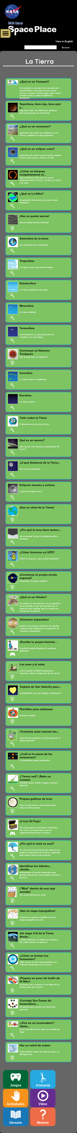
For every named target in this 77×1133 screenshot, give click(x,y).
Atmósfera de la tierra (34, 238)
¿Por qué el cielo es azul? (37, 843)
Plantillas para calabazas (36, 709)
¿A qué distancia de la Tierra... (40, 462)
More (6, 33)
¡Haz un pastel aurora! (34, 216)
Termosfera (27, 328)
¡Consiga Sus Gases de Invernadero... (35, 1002)
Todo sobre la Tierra (33, 417)
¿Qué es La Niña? (32, 193)
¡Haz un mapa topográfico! (37, 910)
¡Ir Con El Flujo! (30, 821)
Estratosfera (28, 283)
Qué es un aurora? (32, 440)
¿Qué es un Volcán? (33, 597)
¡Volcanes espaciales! (34, 619)
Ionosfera (26, 373)
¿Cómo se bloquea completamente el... (33, 173)
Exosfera (25, 395)
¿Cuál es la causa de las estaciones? (36, 755)
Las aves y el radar (32, 664)
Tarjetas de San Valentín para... (40, 686)
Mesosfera (27, 305)
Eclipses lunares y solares (37, 485)
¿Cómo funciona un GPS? (37, 552)
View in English (64, 41)
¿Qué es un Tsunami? (34, 81)
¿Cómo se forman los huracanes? (34, 957)
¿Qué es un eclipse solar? (37, 148)
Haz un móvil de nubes (35, 1045)
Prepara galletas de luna (36, 798)
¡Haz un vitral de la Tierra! (37, 507)
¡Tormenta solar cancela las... (39, 731)
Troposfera (27, 260)
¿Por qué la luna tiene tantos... (40, 529)
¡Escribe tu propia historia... (38, 641)
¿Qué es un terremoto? (35, 126)
